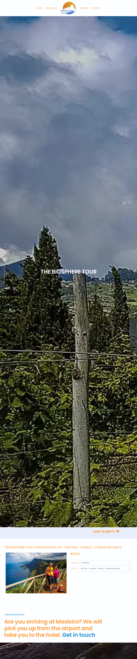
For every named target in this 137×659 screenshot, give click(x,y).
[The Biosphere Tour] (36, 573)
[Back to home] (68, 8)
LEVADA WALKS (51, 8)
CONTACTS (96, 8)
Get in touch (78, 635)
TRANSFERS (84, 8)
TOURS (39, 8)
